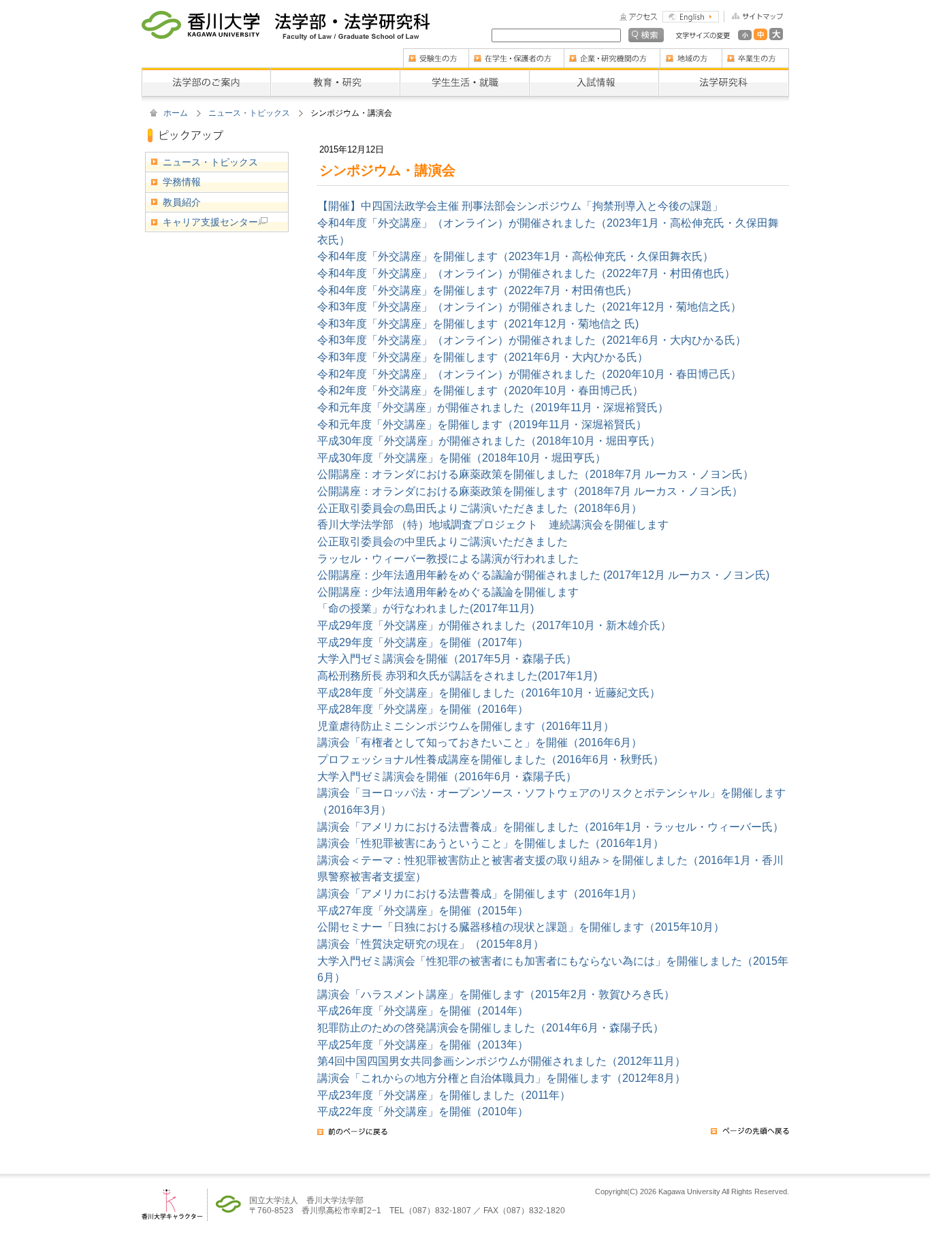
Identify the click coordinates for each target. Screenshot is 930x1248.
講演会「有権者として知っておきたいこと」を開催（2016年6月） (479, 742)
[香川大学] (200, 20)
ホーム (175, 113)
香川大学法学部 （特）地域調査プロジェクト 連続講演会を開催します (493, 524)
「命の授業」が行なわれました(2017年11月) (425, 608)
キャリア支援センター (210, 222)
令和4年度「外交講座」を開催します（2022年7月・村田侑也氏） (477, 290)
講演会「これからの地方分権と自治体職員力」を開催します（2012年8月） (501, 1078)
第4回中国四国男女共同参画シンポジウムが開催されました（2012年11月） (501, 1061)
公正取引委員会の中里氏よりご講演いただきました (442, 541)
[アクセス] (639, 15)
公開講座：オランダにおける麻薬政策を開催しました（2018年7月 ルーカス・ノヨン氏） (535, 474)
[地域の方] (691, 53)
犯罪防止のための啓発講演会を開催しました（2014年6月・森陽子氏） (490, 1027)
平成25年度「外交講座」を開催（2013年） (422, 1044)
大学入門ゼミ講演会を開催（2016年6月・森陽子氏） (447, 776)
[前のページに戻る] (352, 1136)
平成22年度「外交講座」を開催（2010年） (422, 1111)
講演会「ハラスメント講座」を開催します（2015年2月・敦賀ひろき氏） (496, 994)
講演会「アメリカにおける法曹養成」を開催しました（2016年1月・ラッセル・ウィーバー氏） (550, 826)
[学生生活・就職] (464, 72)
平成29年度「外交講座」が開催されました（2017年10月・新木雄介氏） (494, 625)
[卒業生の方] (755, 53)
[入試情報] (593, 72)
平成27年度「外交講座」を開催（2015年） (422, 910)
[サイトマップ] (753, 15)
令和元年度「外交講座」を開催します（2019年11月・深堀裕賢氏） (482, 424)
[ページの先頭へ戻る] (750, 1136)
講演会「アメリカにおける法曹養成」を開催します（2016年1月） (479, 893)
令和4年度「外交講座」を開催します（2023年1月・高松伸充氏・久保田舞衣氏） (515, 256)
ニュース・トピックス (249, 113)
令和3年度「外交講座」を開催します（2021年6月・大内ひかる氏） (482, 357)
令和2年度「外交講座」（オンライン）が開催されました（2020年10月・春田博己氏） (529, 374)
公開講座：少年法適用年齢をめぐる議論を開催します (448, 592)
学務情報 (182, 181)
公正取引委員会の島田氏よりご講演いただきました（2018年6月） (479, 508)
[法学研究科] (723, 72)
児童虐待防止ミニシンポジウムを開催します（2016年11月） (465, 726)
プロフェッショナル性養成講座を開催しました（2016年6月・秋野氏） (490, 759)
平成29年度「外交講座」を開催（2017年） (422, 642)
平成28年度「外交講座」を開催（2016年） (422, 709)
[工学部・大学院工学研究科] (352, 20)
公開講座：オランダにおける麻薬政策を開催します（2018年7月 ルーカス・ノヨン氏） (530, 491)
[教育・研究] (335, 72)
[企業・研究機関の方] (612, 53)
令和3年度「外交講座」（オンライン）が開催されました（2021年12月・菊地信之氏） (529, 306)
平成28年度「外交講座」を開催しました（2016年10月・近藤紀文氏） (488, 692)
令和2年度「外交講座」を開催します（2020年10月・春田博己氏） (480, 390)
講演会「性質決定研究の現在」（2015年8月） (430, 944)
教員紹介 (182, 202)
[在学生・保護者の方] (516, 53)
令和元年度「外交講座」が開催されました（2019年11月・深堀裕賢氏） (493, 407)
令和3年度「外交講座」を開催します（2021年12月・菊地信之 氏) (478, 323)
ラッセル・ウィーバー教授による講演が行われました (448, 558)
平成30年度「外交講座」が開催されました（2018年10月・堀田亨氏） (488, 440)
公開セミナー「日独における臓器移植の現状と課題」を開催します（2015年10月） (520, 927)
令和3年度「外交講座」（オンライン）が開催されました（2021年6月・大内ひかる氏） (531, 340)
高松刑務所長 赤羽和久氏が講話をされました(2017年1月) (457, 675)
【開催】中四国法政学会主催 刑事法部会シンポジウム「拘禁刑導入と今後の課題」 (520, 205)
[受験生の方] (435, 53)
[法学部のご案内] (206, 72)
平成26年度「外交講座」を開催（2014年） (422, 1010)
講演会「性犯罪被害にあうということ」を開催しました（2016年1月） (490, 843)
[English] (690, 15)
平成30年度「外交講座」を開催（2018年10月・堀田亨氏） (461, 457)
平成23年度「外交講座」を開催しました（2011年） (444, 1095)
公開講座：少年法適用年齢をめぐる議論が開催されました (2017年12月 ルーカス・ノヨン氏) (543, 575)
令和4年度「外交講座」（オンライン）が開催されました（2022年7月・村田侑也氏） (526, 273)
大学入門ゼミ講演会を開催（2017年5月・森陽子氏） (447, 658)
